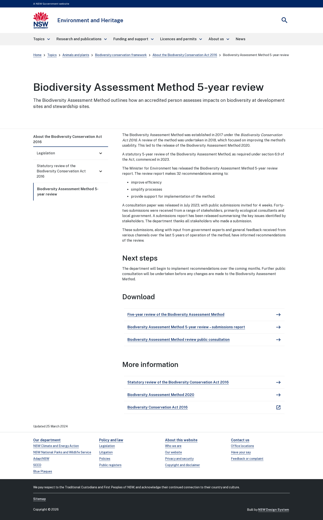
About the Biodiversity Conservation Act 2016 (184, 55)
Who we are (173, 446)
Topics (52, 55)
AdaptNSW (41, 458)
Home (37, 55)
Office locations (242, 446)
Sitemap (39, 499)
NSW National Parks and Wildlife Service (62, 452)
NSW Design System (273, 509)
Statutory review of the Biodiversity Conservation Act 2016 (61, 171)
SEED (37, 465)
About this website (181, 440)
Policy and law (111, 440)
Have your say (241, 452)
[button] (41, 39)
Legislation (46, 153)
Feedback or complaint (247, 458)
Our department (47, 440)
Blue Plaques (42, 471)
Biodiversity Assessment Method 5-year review (67, 191)
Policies (104, 458)
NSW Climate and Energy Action (56, 446)
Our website (173, 452)
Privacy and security (179, 458)
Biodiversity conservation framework (121, 55)
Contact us (240, 440)
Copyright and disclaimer (182, 465)
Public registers (110, 465)
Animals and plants (75, 55)
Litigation (106, 452)
